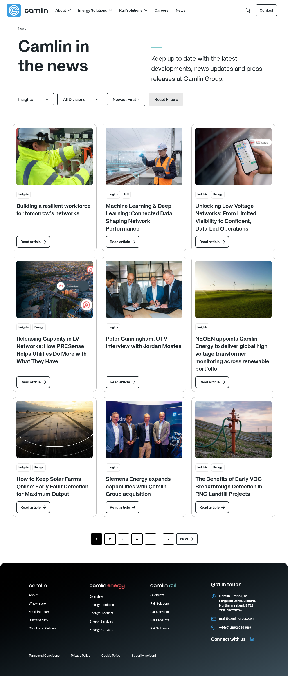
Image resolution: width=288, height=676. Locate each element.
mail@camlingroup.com (237, 618)
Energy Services (101, 621)
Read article (30, 242)
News (181, 10)
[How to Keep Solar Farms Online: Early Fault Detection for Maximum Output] (54, 429)
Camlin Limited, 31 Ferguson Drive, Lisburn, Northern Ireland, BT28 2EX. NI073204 (237, 603)
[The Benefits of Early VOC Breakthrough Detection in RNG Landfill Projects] (233, 429)
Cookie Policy (110, 655)
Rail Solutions (130, 10)
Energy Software (102, 630)
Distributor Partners (43, 628)
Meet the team (39, 612)
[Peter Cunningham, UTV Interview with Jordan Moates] (144, 289)
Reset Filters (166, 99)
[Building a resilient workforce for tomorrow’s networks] (54, 156)
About (60, 10)
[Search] (248, 10)
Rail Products (159, 620)
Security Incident (144, 655)
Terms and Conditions (44, 655)
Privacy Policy (80, 655)
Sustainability (38, 620)
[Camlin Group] (27, 10)
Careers (162, 10)
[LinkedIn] (252, 639)
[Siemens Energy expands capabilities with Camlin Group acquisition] (144, 429)
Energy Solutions (92, 10)
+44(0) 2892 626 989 (235, 627)
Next (184, 539)
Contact (266, 10)
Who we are (37, 603)
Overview (96, 596)
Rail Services (159, 612)
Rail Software (159, 628)
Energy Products (101, 613)
